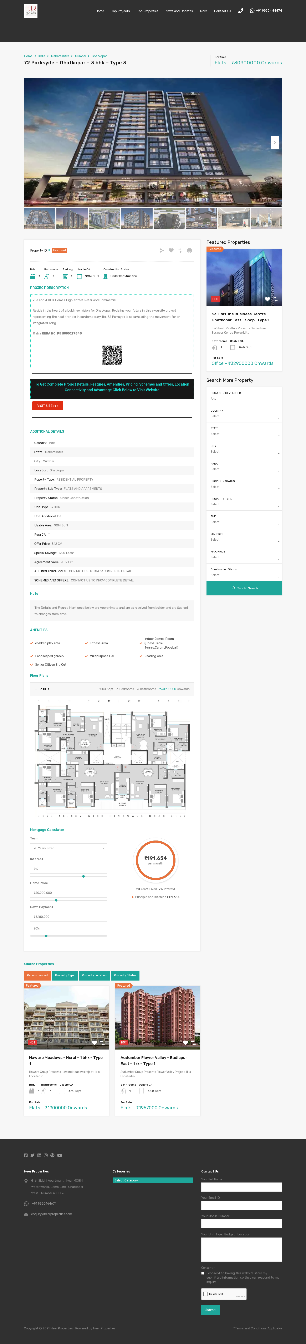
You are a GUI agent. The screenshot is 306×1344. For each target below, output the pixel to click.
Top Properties (147, 11)
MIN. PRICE (217, 534)
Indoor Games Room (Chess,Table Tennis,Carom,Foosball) (161, 643)
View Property (66, 1036)
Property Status (125, 975)
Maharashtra (60, 56)
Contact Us (222, 11)
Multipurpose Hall (102, 656)
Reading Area (153, 656)
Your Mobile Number (215, 1216)
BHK (213, 516)
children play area (47, 643)
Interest (36, 859)
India (41, 56)
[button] (47, 405)
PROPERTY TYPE (221, 498)
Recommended (37, 975)
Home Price (39, 883)
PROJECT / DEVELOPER (226, 393)
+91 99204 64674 (269, 11)
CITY (213, 445)
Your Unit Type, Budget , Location (225, 1234)
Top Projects (120, 11)
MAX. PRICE (218, 551)
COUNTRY (217, 410)
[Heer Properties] (30, 16)
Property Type (65, 975)
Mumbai (80, 56)
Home (100, 11)
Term (34, 838)
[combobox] (68, 848)
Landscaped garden (49, 656)
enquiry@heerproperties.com (51, 1214)
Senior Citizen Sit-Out (50, 664)
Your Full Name (211, 1179)
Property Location (94, 975)
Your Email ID (210, 1198)
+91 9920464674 (44, 1203)
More (203, 11)
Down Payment (41, 907)
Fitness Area (99, 643)
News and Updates (179, 11)
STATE (214, 428)
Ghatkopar (99, 56)
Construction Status (224, 569)
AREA (214, 463)
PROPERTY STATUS (223, 481)
